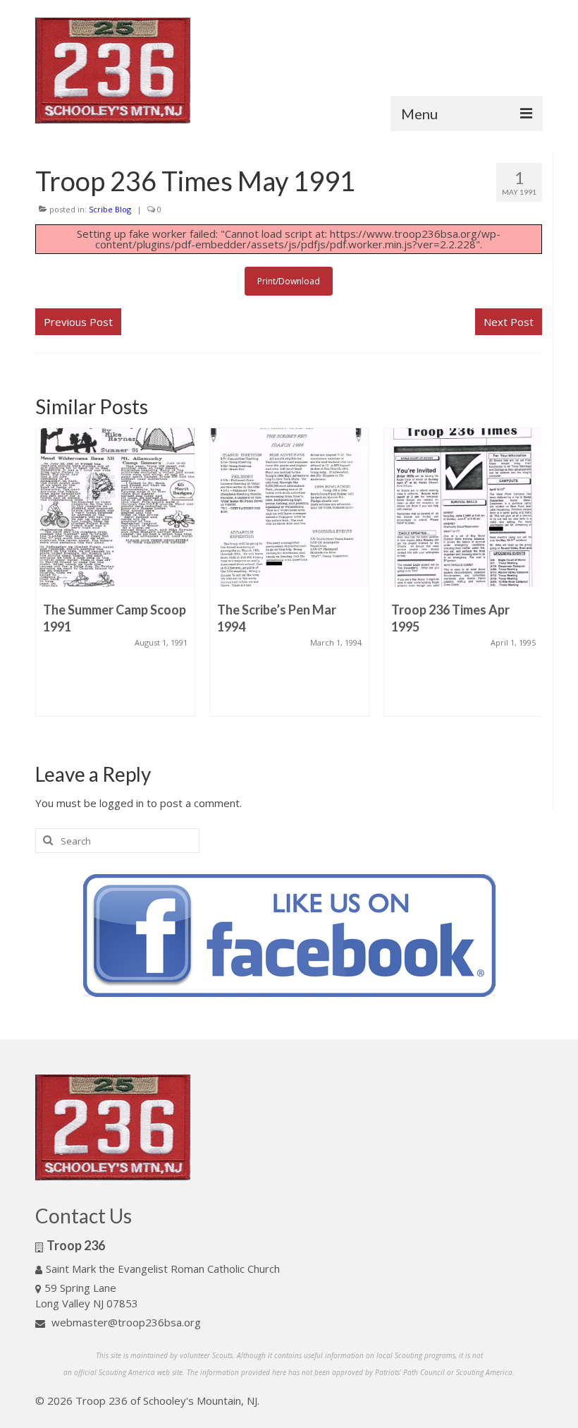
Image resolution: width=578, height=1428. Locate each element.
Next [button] (529, 583)
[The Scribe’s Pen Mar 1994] (289, 507)
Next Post (509, 322)
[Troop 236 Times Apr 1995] (463, 507)
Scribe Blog (110, 209)
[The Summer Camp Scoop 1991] (115, 507)
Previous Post (78, 322)
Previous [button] (47, 583)
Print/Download (288, 281)
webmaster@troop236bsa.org (125, 1322)
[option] (115, 579)
